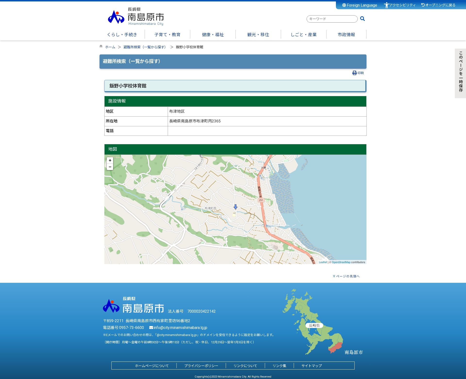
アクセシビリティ (402, 5)
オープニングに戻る (440, 5)
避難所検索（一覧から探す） (146, 47)
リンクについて (245, 366)
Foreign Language (361, 5)
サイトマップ (311, 366)
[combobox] (332, 19)
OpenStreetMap (341, 262)
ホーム (110, 47)
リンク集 (279, 366)
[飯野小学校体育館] (235, 206)
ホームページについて (152, 366)
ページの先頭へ (348, 276)
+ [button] (110, 160)
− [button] (110, 166)
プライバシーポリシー (201, 366)
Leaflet (323, 262)
